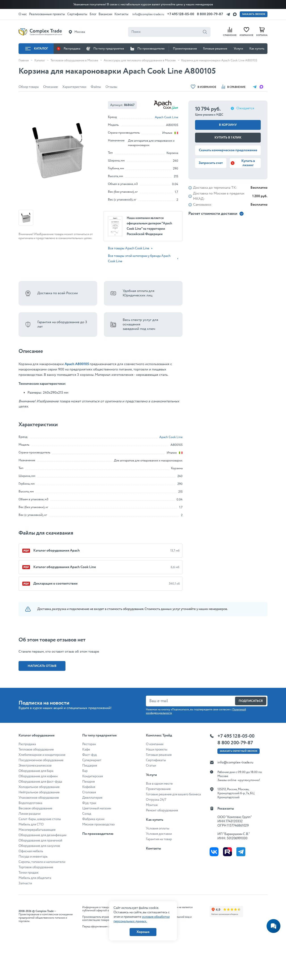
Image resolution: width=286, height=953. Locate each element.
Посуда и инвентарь (33, 856)
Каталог (41, 48)
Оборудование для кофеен (38, 776)
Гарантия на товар (159, 839)
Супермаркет (91, 760)
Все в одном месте (159, 783)
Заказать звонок (253, 14)
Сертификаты (156, 760)
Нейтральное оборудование (39, 792)
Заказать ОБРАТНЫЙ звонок (238, 751)
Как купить (256, 48)
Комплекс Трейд (159, 735)
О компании (154, 744)
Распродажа (72, 48)
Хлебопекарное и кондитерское (42, 754)
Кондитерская (92, 776)
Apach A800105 (77, 364)
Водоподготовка (30, 803)
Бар (85, 771)
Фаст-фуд (89, 754)
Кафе (86, 749)
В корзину (228, 125)
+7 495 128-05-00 (180, 14)
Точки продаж (28, 872)
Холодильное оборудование (39, 787)
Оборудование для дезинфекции (42, 835)
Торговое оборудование (36, 867)
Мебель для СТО (31, 824)
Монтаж (152, 805)
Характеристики (74, 87)
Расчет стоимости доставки (212, 214)
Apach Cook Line (166, 117)
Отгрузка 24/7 (156, 799)
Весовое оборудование (35, 808)
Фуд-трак (89, 803)
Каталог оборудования (37, 735)
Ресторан (89, 744)
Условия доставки (159, 833)
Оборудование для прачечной (40, 840)
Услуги (238, 48)
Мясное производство (98, 824)
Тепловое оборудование (36, 749)
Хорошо (143, 931)
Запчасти (25, 883)
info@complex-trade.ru (148, 14)
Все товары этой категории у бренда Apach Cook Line (139, 259)
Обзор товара (29, 87)
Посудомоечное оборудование (41, 760)
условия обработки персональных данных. (142, 919)
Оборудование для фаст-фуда (40, 781)
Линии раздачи (29, 813)
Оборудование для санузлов (39, 845)
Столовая (89, 792)
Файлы (96, 87)
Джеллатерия (92, 797)
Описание (50, 87)
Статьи (151, 765)
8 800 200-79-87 (210, 14)
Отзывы (111, 87)
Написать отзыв (42, 666)
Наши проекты (156, 749)
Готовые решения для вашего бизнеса (173, 794)
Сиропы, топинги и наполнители (42, 862)
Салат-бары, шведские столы (40, 819)
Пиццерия (89, 765)
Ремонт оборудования (162, 810)
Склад (86, 813)
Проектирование (185, 48)
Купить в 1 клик (227, 137)
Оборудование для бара (36, 771)
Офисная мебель (31, 851)
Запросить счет (211, 162)
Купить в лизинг (248, 163)
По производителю (151, 48)
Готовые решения (215, 48)
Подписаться (251, 701)
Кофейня (88, 787)
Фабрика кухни (93, 819)
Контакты (153, 848)
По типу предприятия (108, 48)
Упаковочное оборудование (39, 797)
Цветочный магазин (96, 808)
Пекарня (88, 781)
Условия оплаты (157, 828)
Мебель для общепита (35, 878)
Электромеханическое (35, 765)
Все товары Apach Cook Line (128, 248)
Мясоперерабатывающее (37, 829)
